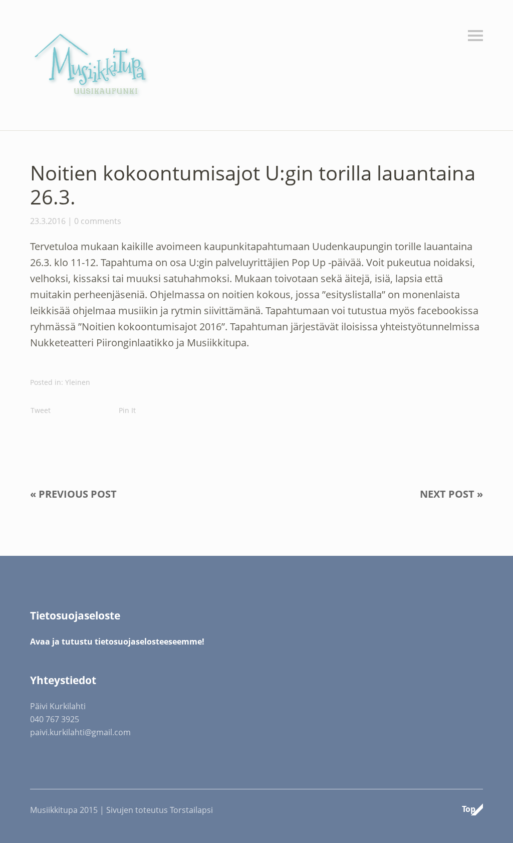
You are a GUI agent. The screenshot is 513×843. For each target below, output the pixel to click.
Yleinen (77, 382)
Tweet (41, 410)
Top (468, 808)
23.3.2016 (48, 221)
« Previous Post (73, 494)
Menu (475, 35)
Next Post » (451, 494)
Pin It (127, 410)
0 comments (97, 221)
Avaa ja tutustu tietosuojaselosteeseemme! (117, 641)
